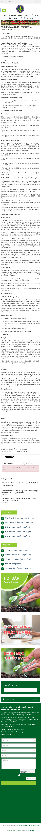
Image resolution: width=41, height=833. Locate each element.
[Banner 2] (20, 592)
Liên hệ (37, 1)
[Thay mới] (19, 775)
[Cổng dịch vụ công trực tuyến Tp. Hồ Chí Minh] (20, 629)
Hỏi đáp (31, 1)
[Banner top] (20, 22)
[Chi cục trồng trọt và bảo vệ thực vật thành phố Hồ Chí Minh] (20, 8)
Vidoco (32, 830)
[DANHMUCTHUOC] (20, 663)
